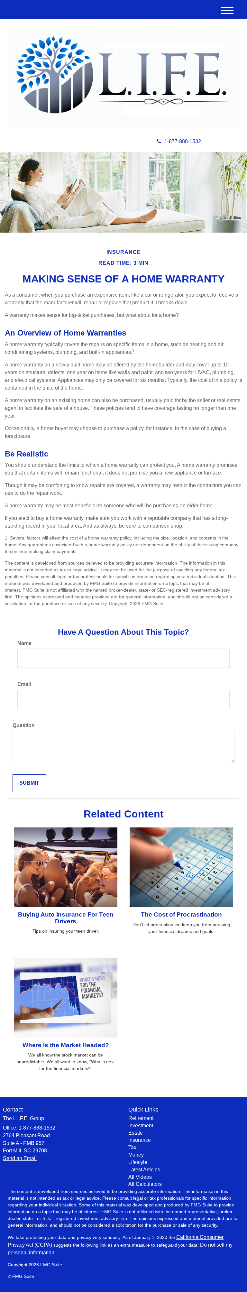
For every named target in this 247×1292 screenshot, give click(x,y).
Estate (135, 1133)
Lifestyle (137, 1162)
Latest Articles (144, 1169)
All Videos (140, 1177)
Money (136, 1155)
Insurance (139, 1140)
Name (24, 643)
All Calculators (145, 1184)
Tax (132, 1147)
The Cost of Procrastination (181, 914)
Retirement (140, 1118)
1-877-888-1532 (182, 141)
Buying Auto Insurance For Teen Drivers (66, 918)
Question (24, 725)
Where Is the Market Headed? (66, 1045)
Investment (140, 1125)
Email (24, 684)
